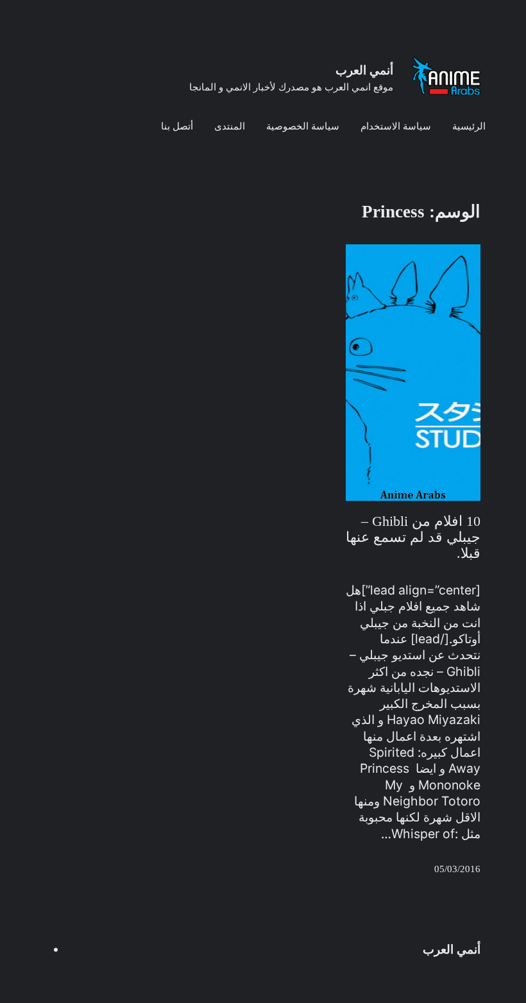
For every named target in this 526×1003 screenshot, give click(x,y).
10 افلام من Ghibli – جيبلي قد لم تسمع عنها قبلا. (413, 537)
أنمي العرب (364, 70)
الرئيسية (469, 126)
